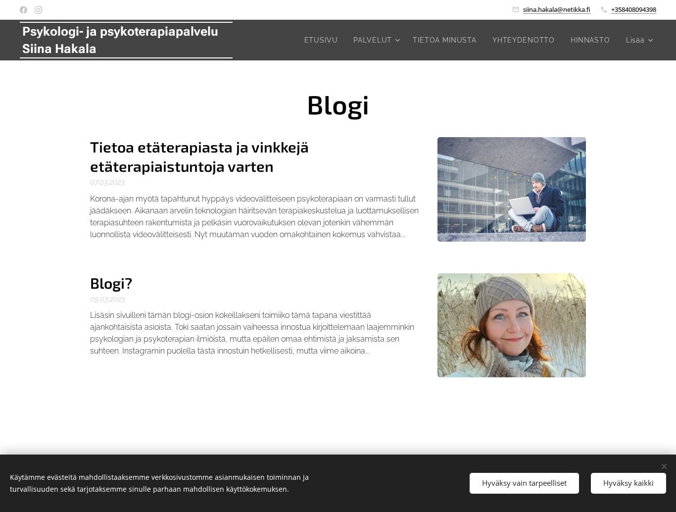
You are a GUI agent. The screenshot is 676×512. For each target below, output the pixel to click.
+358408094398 (633, 9)
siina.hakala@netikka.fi (556, 9)
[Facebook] (23, 9)
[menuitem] (324, 40)
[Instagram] (38, 9)
